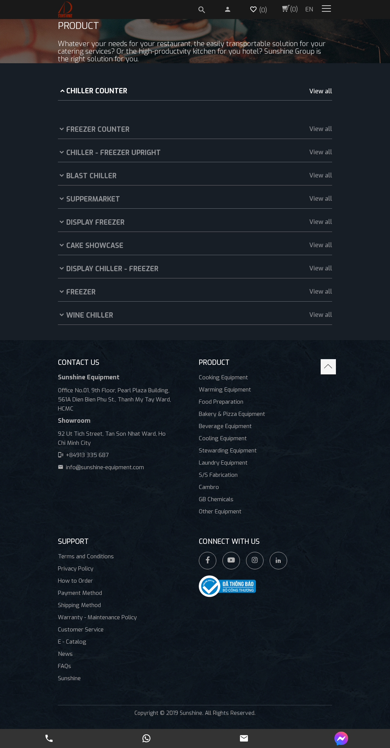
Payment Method (80, 593)
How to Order (75, 581)
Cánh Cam (221, 721)
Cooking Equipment (223, 377)
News (65, 654)
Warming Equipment (225, 389)
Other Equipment (220, 511)
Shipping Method (79, 605)
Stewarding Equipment (228, 450)
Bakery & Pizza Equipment (232, 414)
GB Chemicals (216, 499)
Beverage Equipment (225, 426)
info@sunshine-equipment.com (105, 467)
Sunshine (69, 678)
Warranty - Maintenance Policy (97, 617)
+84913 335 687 (87, 455)
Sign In (224, 7)
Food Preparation (221, 402)
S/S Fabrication (218, 475)
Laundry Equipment (223, 463)
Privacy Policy (75, 568)
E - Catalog (72, 642)
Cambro (209, 487)
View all (320, 91)
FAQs (64, 666)
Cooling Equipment (223, 438)
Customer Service (81, 629)
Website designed (178, 721)
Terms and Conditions (86, 556)
